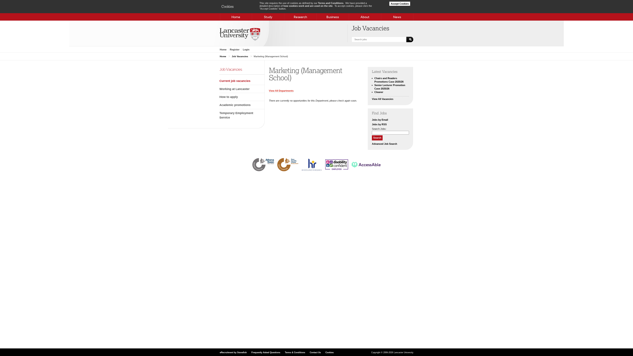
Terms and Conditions (330, 3)
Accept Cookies (400, 3)
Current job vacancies (234, 81)
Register (235, 49)
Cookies (329, 352)
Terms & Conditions (295, 352)
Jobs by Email (380, 119)
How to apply (228, 97)
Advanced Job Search (384, 143)
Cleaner (378, 92)
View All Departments (281, 90)
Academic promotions (235, 105)
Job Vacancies (240, 56)
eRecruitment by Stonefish (233, 352)
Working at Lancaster (234, 89)
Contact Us (315, 352)
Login (246, 49)
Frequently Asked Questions (265, 352)
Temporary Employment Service (236, 115)
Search (377, 137)
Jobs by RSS (379, 124)
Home (223, 49)
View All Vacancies (382, 99)
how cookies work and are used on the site (307, 5)
